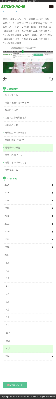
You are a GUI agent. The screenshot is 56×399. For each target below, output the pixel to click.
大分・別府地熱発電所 (16, 117)
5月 (7, 294)
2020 (7, 231)
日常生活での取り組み (16, 132)
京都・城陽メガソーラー (17, 102)
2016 (7, 356)
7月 (7, 309)
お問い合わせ (16, 385)
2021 (7, 223)
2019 (7, 239)
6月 (7, 301)
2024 (7, 200)
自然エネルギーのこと (16, 162)
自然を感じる (11, 170)
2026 (7, 185)
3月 (7, 278)
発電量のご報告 (12, 147)
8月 (7, 317)
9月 (7, 325)
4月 (7, 286)
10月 (8, 333)
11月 (8, 340)
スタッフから (11, 95)
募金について (11, 110)
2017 (7, 255)
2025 (7, 192)
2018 (7, 247)
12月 (8, 348)
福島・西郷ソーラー (14, 155)
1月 (7, 262)
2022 (7, 216)
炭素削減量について (14, 140)
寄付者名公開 (11, 125)
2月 (7, 270)
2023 (7, 208)
